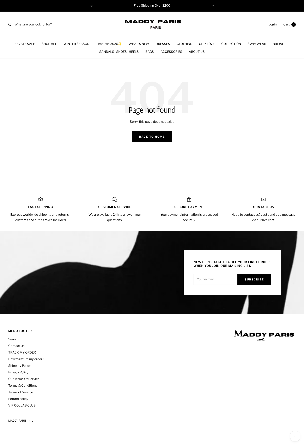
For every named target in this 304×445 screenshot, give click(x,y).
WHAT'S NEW (139, 44)
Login (272, 24)
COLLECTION (231, 44)
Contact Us (16, 346)
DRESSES (163, 44)
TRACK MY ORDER (22, 352)
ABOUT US (197, 52)
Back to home (152, 136)
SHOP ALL (49, 44)
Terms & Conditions (22, 385)
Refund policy (18, 399)
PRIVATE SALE (24, 44)
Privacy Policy (18, 372)
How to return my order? (26, 359)
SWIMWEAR (257, 44)
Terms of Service (20, 392)
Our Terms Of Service (23, 379)
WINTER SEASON (76, 44)
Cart (288, 24)
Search (13, 339)
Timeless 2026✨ (109, 44)
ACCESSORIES (171, 52)
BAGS (149, 52)
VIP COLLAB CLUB (22, 405)
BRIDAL (278, 44)
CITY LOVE (207, 44)
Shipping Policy (19, 366)
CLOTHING (184, 44)
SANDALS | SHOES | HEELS (119, 52)
